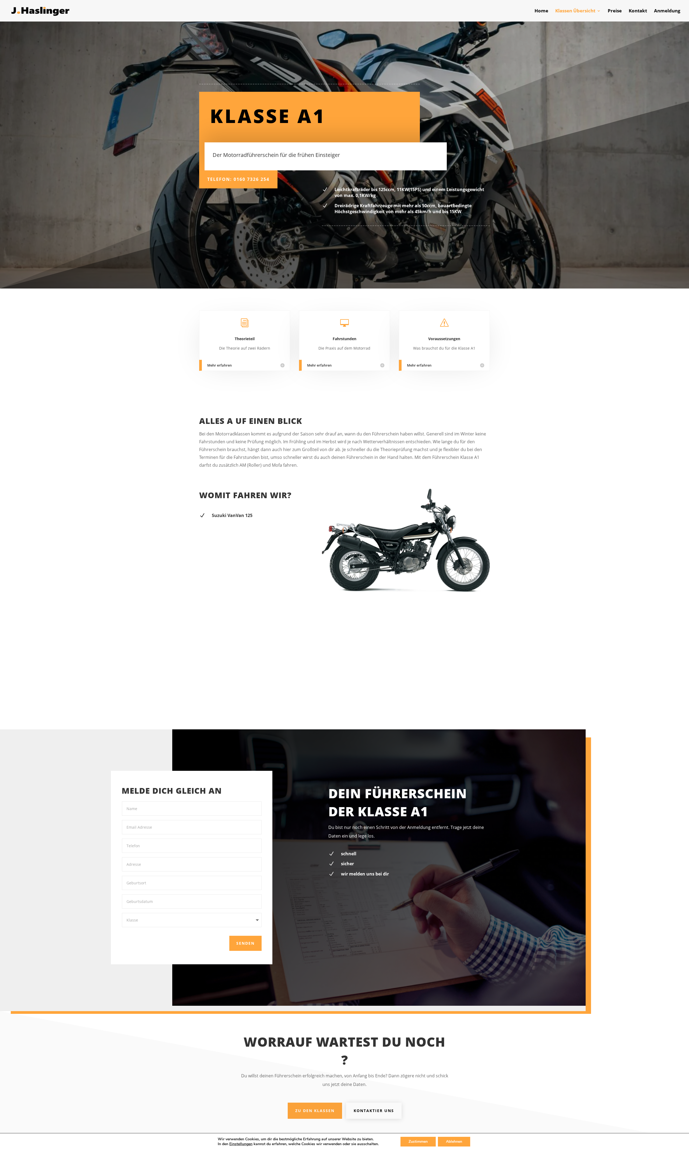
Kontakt (638, 11)
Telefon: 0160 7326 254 (238, 179)
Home (541, 11)
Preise (615, 11)
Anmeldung (667, 11)
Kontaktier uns (374, 1110)
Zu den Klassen (315, 1110)
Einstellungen (240, 1144)
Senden (245, 943)
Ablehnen (454, 1141)
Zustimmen (418, 1141)
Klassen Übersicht (575, 11)
